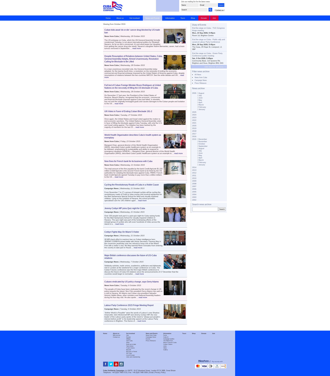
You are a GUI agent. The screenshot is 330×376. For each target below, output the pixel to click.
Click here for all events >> (215, 67)
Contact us (220, 10)
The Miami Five (168, 340)
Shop (193, 18)
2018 (194, 131)
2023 (194, 117)
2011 (194, 175)
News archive (198, 88)
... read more (135, 48)
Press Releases (201, 83)
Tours (182, 18)
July (200, 95)
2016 (194, 136)
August (201, 93)
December (203, 139)
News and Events (152, 18)
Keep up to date (131, 344)
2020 (194, 126)
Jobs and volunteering (133, 357)
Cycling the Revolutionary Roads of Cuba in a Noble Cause (131, 185)
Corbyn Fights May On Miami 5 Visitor (121, 232)
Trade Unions (130, 348)
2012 (194, 173)
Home (108, 18)
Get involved (134, 18)
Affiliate (128, 339)
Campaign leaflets (168, 339)
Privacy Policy (160, 372)
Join (214, 18)
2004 (194, 194)
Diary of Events (199, 25)
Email (151, 372)
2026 (194, 93)
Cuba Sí (165, 337)
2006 (194, 189)
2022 (194, 120)
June (201, 98)
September (203, 146)
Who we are (116, 335)
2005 (194, 192)
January (202, 109)
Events (148, 339)
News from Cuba (201, 77)
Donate (204, 18)
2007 (194, 186)
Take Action (129, 346)
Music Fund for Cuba (169, 342)
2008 (194, 184)
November (203, 141)
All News (198, 75)
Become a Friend (131, 351)
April (200, 102)
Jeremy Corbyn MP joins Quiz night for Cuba (124, 208)
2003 (194, 197)
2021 (194, 123)
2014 (194, 167)
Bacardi (128, 349)
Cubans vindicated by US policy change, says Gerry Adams (131, 282)
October (202, 144)
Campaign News (201, 80)
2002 (194, 200)
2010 (194, 178)
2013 (194, 170)
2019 (194, 128)
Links (165, 346)
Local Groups (130, 355)
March (201, 105)
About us (120, 18)
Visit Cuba (129, 340)
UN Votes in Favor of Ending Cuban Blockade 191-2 (128, 111)
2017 (194, 134)
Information (170, 18)
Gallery (165, 349)
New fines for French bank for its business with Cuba (128, 161)
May (200, 100)
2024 (194, 115)
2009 (194, 181)
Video (165, 348)
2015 (194, 139)
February (202, 107)
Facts (165, 335)
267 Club (129, 353)
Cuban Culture (167, 344)
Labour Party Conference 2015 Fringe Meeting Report (129, 305)
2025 (194, 112)
